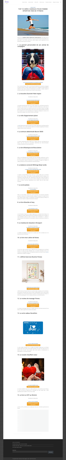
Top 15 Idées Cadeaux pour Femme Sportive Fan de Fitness (33, 10)
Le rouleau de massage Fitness (33, 303)
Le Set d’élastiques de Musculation (33, 152)
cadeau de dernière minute (36, 347)
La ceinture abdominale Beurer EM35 (33, 136)
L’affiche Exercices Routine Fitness (33, 287)
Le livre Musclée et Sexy (33, 208)
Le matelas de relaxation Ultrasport (33, 227)
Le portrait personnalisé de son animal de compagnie (33, 82)
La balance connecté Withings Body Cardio (33, 169)
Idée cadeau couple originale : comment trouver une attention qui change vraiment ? (22, 445)
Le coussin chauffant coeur (33, 385)
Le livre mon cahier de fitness (33, 244)
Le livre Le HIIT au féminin (33, 401)
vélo (19, 125)
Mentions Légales (24, 458)
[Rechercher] (61, 2)
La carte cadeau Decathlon (33, 343)
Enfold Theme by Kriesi (33, 458)
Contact (28, 458)
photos (47, 252)
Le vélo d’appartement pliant (33, 120)
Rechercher (14, 450)
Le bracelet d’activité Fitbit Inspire (33, 100)
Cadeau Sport (33, 7)
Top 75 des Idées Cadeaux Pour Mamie (17, 447)
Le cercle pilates (33, 189)
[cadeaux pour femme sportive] (33, 25)
